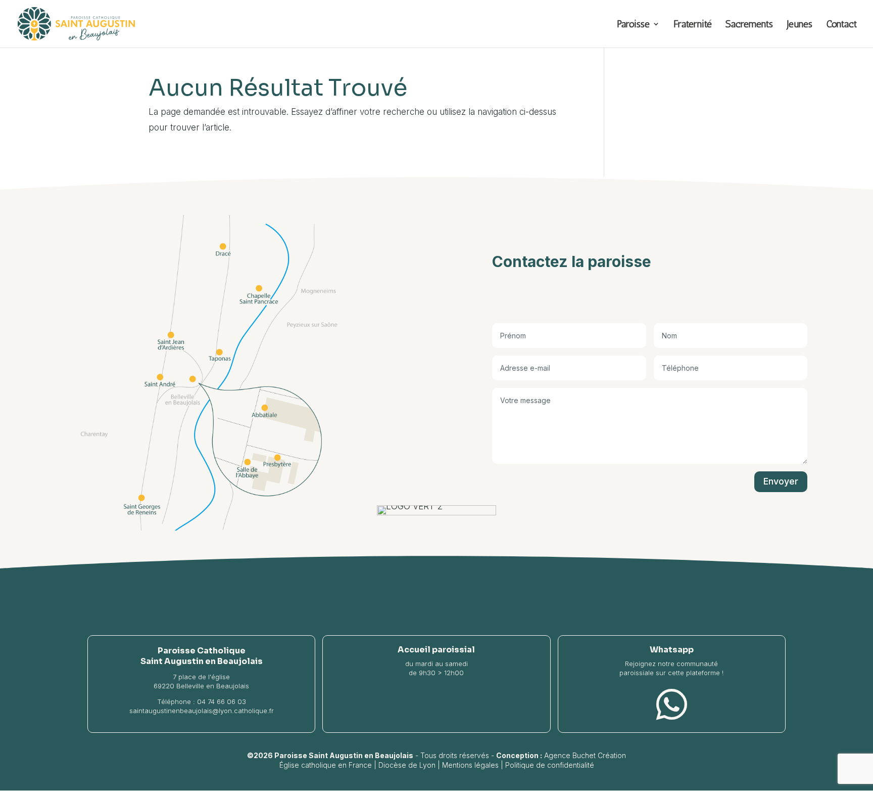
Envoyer (780, 481)
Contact (841, 25)
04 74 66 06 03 (221, 701)
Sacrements (749, 25)
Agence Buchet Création (585, 755)
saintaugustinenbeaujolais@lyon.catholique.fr (201, 711)
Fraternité (692, 25)
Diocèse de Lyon (406, 765)
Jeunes (799, 25)
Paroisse (633, 25)
